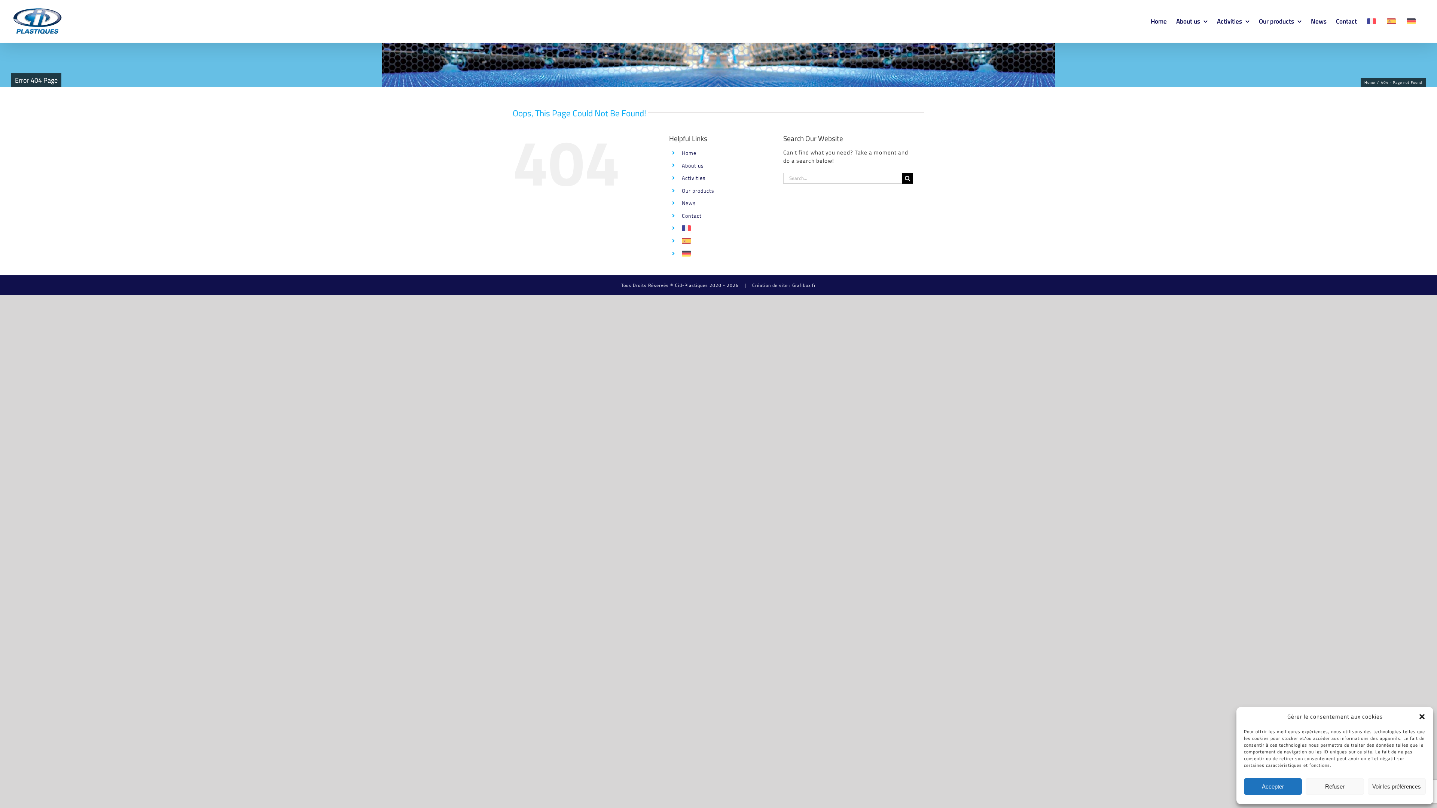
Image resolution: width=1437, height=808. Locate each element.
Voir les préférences (1396, 786)
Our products (698, 191)
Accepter (1273, 786)
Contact (692, 216)
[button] (1422, 716)
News (689, 203)
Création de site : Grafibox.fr (784, 285)
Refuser (1335, 786)
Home (689, 153)
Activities (694, 178)
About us (693, 165)
